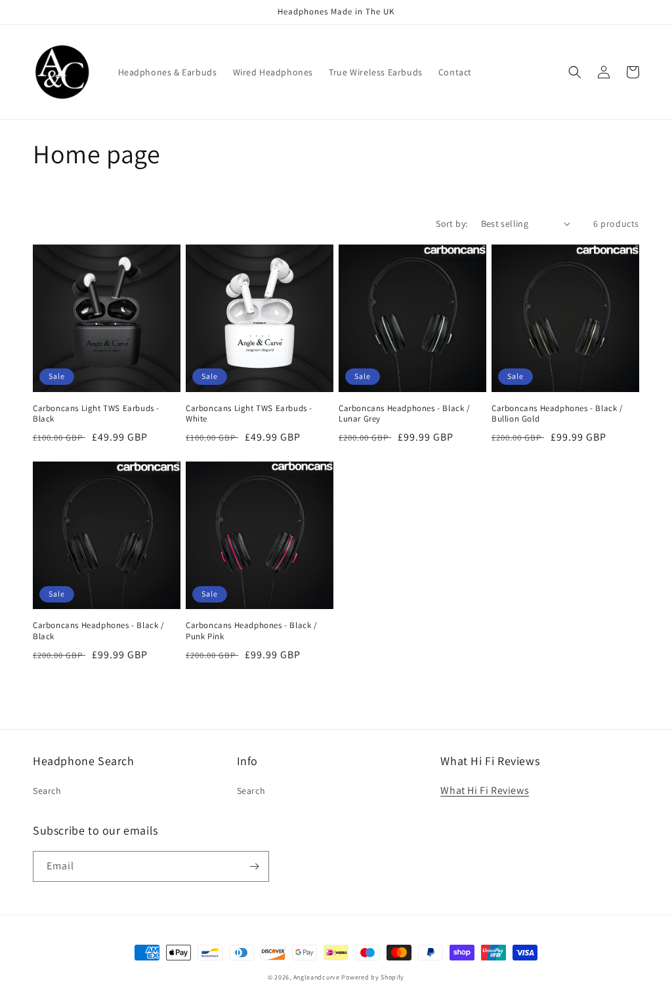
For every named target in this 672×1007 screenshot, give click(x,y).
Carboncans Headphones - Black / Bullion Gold (557, 414)
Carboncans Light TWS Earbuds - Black (96, 414)
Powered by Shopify (372, 977)
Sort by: (451, 223)
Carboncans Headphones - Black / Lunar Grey (405, 414)
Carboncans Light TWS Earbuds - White (249, 414)
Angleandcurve (316, 977)
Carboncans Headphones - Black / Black (99, 631)
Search (47, 791)
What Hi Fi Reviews (484, 790)
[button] (574, 72)
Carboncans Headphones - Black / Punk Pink (252, 631)
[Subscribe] (254, 866)
